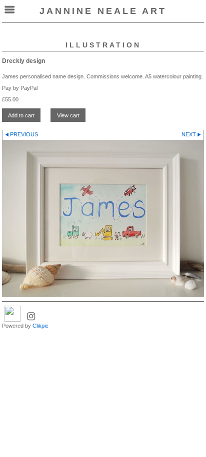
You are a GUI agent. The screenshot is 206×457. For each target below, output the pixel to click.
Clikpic (40, 326)
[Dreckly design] (103, 219)
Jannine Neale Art (103, 11)
